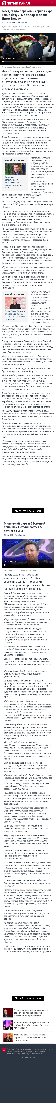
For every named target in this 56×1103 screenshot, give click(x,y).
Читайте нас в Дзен (28, 511)
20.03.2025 (6, 22)
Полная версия (28, 1057)
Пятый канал (22, 22)
